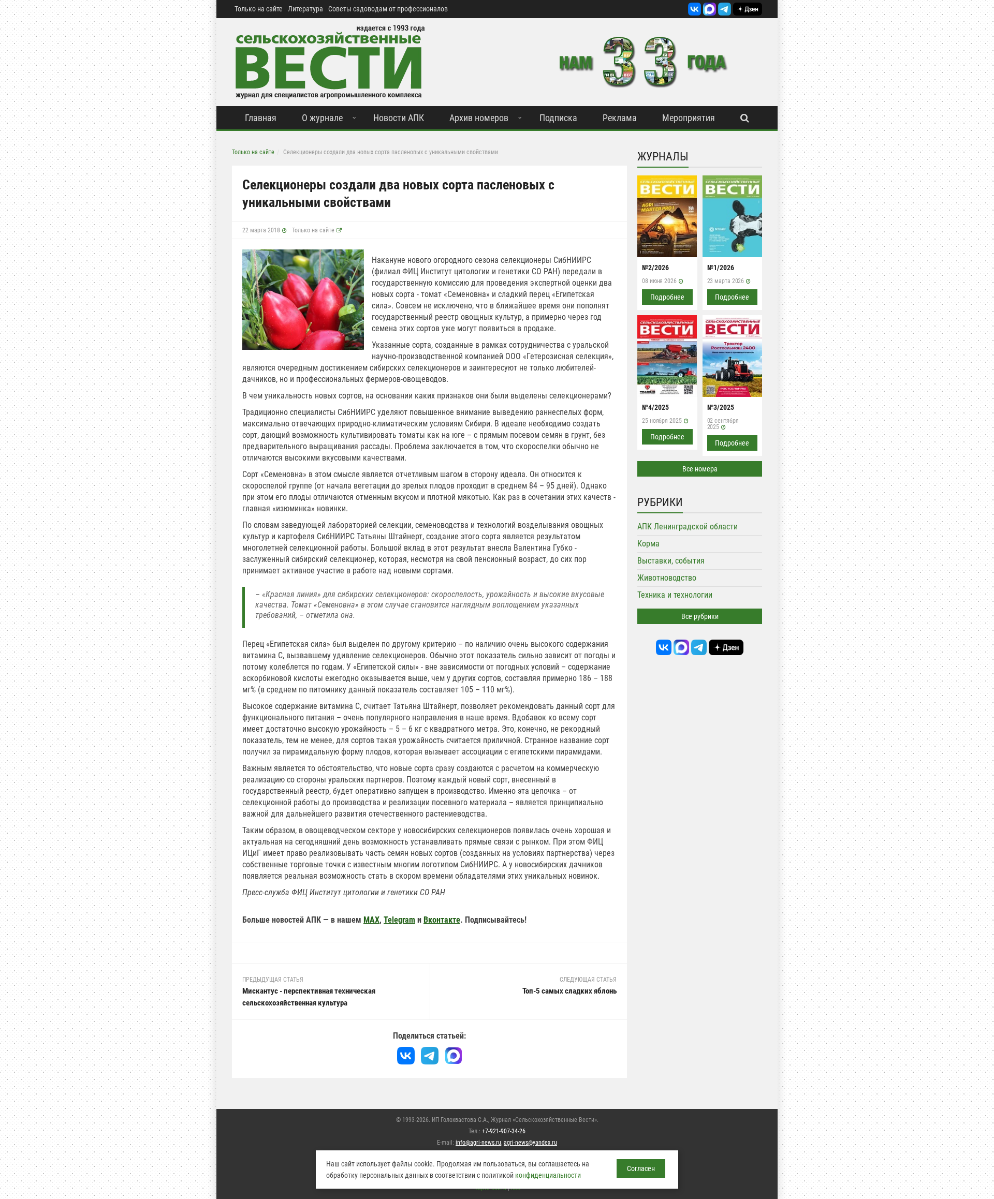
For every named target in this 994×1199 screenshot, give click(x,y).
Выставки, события (671, 561)
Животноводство (666, 578)
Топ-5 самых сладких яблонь (569, 991)
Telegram (399, 920)
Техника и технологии (674, 595)
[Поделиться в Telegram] (429, 1055)
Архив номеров (478, 117)
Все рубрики (700, 616)
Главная (260, 117)
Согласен (641, 1168)
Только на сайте (259, 9)
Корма (648, 544)
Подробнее (667, 297)
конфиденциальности (548, 1175)
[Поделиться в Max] (453, 1055)
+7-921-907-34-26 (503, 1131)
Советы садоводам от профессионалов (388, 9)
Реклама (620, 117)
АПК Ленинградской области (687, 526)
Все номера (700, 469)
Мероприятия (688, 117)
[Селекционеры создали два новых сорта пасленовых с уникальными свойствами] (303, 299)
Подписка (558, 117)
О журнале (322, 117)
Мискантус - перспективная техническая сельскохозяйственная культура (308, 997)
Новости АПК (398, 117)
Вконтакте (441, 920)
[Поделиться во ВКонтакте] (406, 1055)
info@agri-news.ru (478, 1142)
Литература (305, 9)
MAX (371, 920)
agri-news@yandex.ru (530, 1142)
